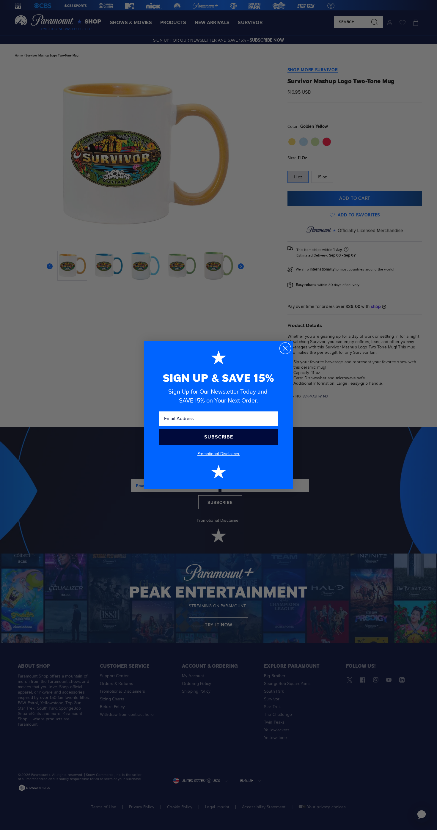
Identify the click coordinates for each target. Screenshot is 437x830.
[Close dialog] (285, 348)
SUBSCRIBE (218, 437)
